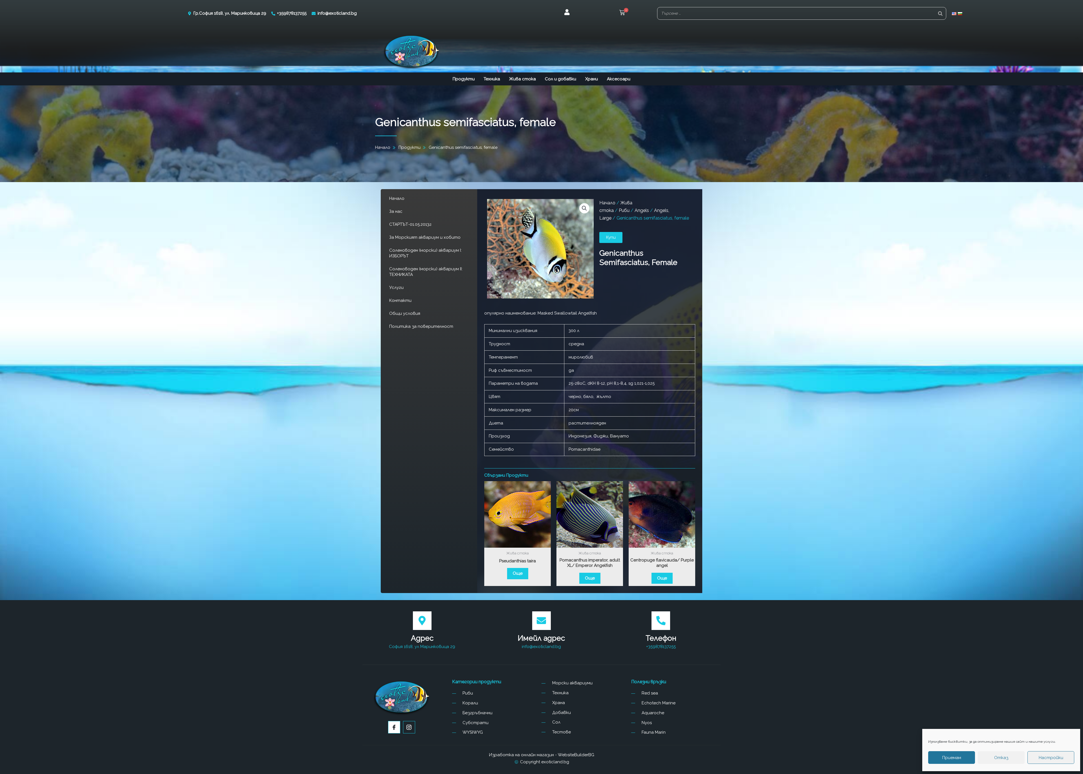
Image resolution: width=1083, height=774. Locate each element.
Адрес (422, 638)
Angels (642, 210)
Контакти (400, 300)
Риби (624, 210)
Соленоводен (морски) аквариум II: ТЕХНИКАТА (426, 271)
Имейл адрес (541, 638)
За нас (395, 211)
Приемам (951, 757)
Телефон (661, 638)
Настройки (1051, 757)
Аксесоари (618, 78)
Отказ (1001, 757)
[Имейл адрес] (541, 620)
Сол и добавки (560, 78)
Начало (396, 198)
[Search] (940, 13)
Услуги (396, 287)
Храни (591, 78)
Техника (492, 78)
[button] (622, 13)
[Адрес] (422, 620)
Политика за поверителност (421, 326)
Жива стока (522, 78)
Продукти (464, 78)
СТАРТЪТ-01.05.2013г (410, 224)
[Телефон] (660, 620)
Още (518, 573)
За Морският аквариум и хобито (425, 237)
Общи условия (404, 313)
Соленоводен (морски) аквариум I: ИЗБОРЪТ (425, 253)
